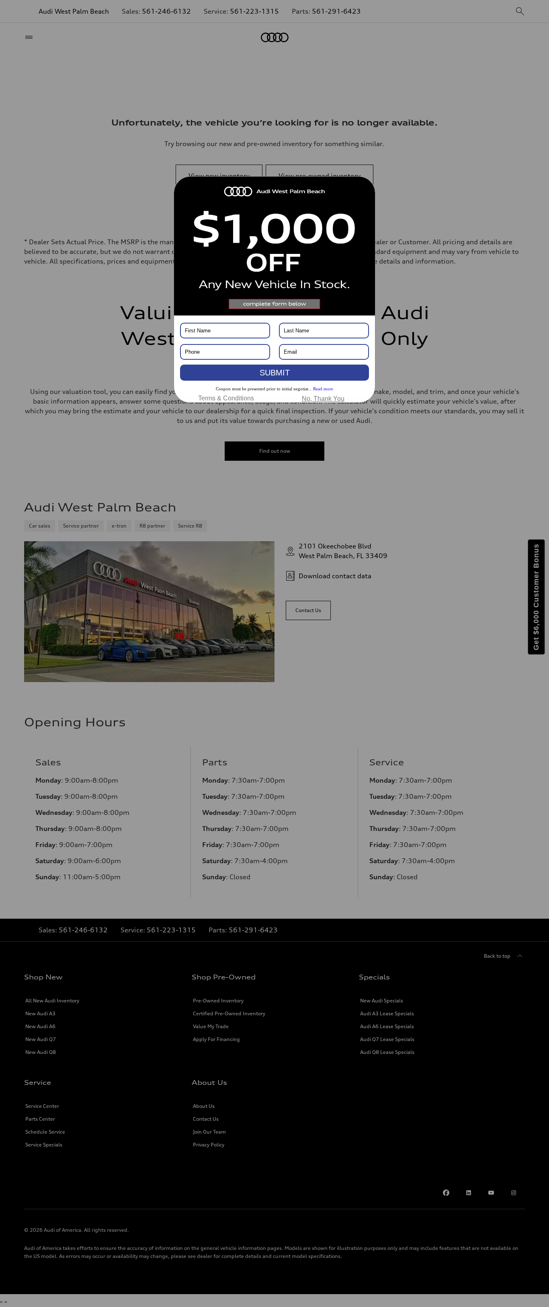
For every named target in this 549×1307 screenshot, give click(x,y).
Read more (323, 388)
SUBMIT (275, 372)
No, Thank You (323, 398)
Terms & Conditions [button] (226, 398)
